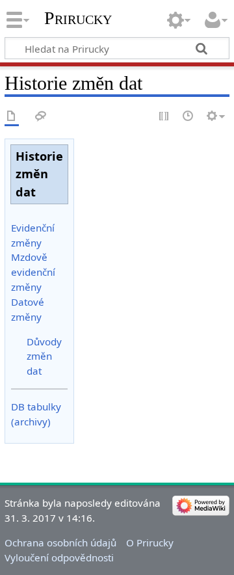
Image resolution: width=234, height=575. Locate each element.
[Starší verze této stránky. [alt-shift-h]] (188, 116)
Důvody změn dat (44, 356)
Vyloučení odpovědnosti (59, 557)
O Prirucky (150, 542)
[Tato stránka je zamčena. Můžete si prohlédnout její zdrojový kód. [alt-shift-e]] (164, 116)
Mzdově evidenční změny (33, 271)
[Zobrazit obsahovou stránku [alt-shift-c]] (12, 116)
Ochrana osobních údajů (60, 542)
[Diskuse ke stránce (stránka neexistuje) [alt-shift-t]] (41, 116)
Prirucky (78, 18)
